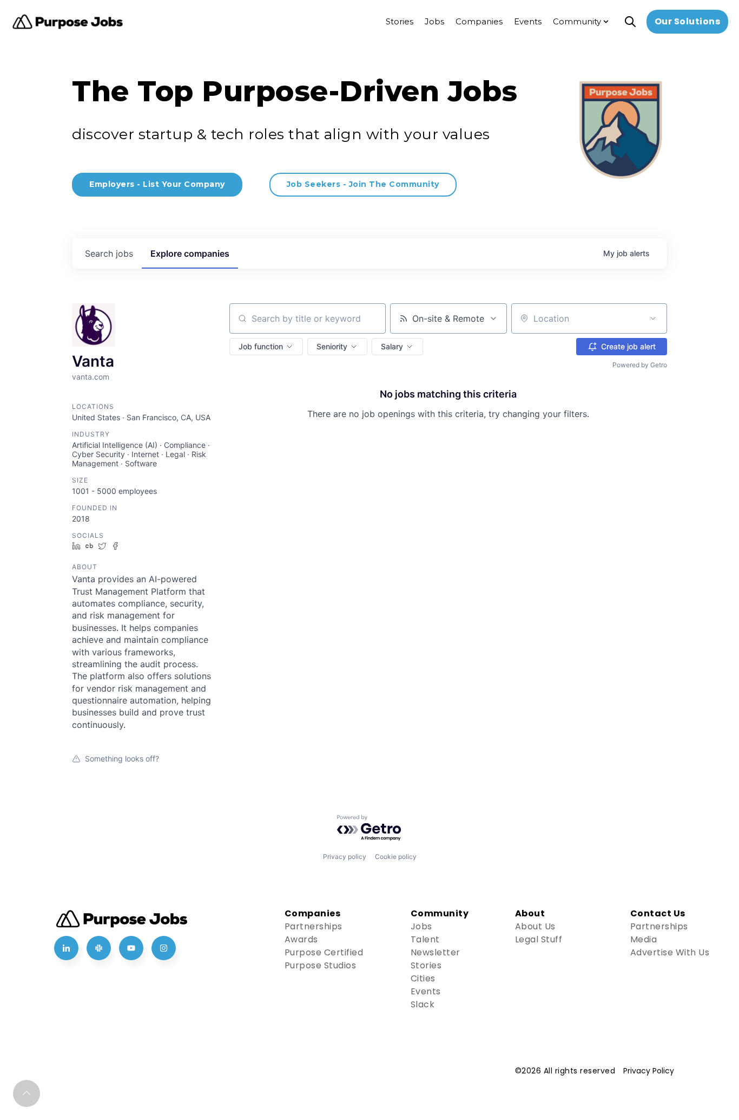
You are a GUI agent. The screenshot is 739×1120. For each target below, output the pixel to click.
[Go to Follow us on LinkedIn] (66, 948)
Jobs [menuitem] (434, 21)
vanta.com (90, 376)
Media (643, 939)
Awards (301, 939)
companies (189, 253)
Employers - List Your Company (157, 184)
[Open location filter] (653, 318)
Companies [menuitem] (479, 21)
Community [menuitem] (577, 21)
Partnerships (313, 926)
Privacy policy (344, 856)
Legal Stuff (539, 939)
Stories (426, 965)
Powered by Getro (639, 365)
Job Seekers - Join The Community (363, 184)
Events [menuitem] (528, 21)
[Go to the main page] (67, 22)
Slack (423, 1004)
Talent (425, 939)
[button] (266, 346)
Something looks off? (122, 758)
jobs (109, 253)
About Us (535, 926)
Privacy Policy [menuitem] (648, 1070)
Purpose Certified (324, 952)
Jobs (421, 926)
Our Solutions (688, 21)
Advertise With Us (670, 952)
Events (426, 991)
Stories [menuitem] (399, 21)
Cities (423, 978)
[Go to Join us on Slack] (99, 948)
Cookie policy (396, 856)
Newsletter (435, 952)
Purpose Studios (321, 965)
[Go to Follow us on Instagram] (163, 948)
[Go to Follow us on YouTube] (131, 948)
